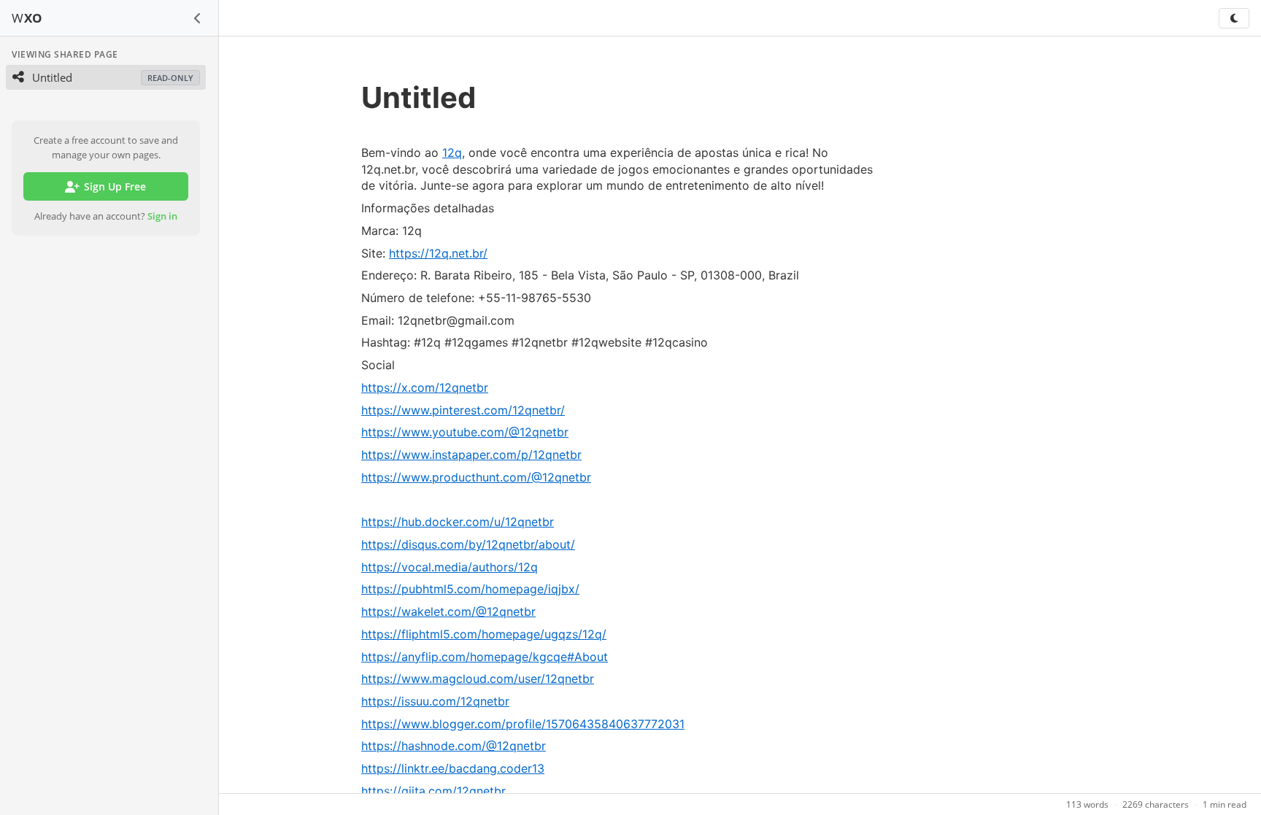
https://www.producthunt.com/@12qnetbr (476, 477)
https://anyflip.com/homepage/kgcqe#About (484, 656)
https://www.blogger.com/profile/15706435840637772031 (523, 723)
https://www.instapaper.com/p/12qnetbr (471, 454)
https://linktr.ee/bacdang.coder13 (452, 768)
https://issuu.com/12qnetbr (435, 701)
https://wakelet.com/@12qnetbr (448, 611)
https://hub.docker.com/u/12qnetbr (457, 521)
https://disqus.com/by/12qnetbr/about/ (468, 544)
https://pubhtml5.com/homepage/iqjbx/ (470, 589)
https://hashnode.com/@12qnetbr (453, 745)
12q (452, 152)
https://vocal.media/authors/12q (449, 567)
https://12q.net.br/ (438, 253)
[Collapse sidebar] (198, 18)
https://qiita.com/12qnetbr (433, 791)
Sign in (162, 216)
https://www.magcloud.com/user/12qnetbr (477, 678)
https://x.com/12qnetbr (424, 387)
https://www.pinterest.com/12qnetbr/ (463, 410)
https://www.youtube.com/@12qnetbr (464, 432)
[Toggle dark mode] (1234, 18)
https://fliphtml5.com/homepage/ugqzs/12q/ (483, 634)
